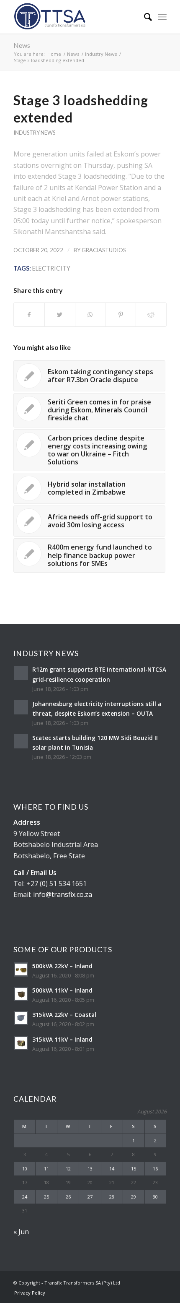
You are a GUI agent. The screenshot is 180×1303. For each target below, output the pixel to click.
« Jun (21, 1231)
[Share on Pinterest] (120, 314)
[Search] (144, 17)
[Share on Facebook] (29, 314)
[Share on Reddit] (151, 314)
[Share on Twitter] (60, 314)
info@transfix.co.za (62, 894)
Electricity (51, 268)
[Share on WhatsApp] (90, 314)
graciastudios (104, 250)
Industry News (34, 132)
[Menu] (162, 17)
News (21, 45)
